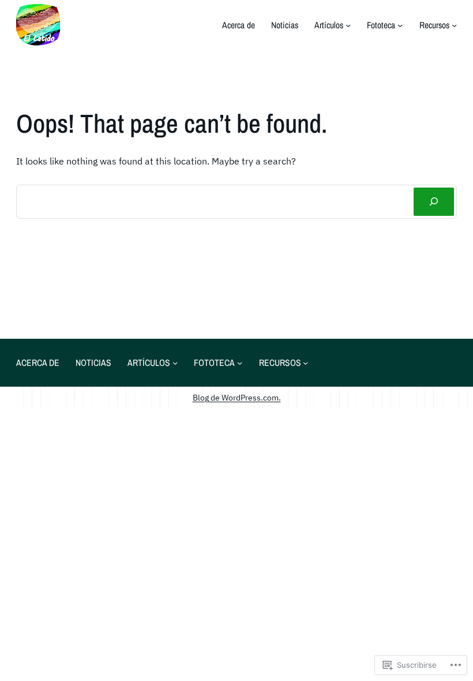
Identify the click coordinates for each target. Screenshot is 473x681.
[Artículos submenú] (348, 25)
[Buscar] (434, 202)
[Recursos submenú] (454, 25)
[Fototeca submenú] (400, 25)
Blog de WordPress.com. (237, 397)
